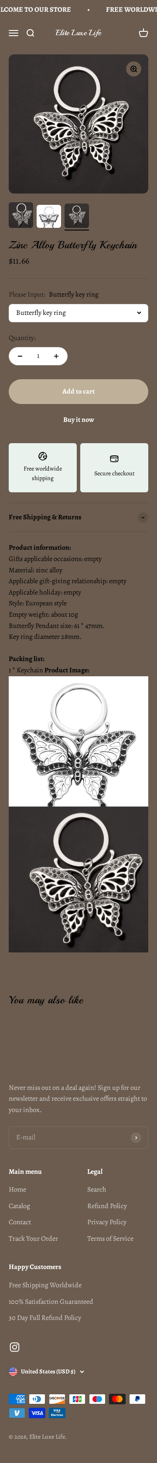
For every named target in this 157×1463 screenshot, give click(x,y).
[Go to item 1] (21, 216)
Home (17, 1189)
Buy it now (78, 419)
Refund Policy (107, 1206)
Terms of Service (110, 1238)
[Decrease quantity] (20, 356)
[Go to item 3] (77, 217)
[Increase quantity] (56, 356)
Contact (20, 1222)
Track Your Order (33, 1238)
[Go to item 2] (49, 217)
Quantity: (22, 338)
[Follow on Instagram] (14, 1347)
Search (96, 1189)
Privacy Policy (106, 1222)
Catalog (19, 1206)
